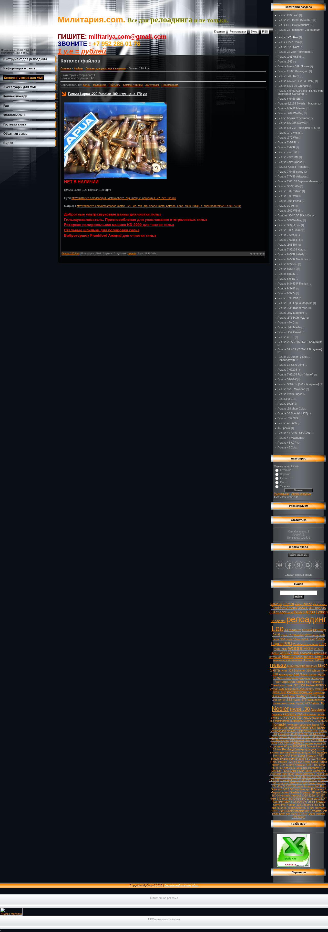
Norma (288, 657)
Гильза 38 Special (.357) (293, 413)
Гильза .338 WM (288, 298)
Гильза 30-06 (286, 205)
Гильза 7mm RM (288, 157)
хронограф (286, 674)
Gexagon (284, 734)
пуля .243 (303, 703)
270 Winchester (307, 714)
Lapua (277, 643)
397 (322, 795)
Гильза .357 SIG (288, 418)
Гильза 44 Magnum (290, 437)
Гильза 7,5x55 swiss (290, 171)
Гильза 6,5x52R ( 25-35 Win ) (296, 80)
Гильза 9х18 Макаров (291, 389)
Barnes (274, 737)
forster (321, 714)
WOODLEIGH (300, 648)
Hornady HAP (281, 755)
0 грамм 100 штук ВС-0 (286, 777)
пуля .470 (318, 635)
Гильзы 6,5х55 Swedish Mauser (297, 103)
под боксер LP (303, 789)
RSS (265, 31)
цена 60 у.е (284, 746)
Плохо (284, 482)
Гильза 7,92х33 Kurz (291, 249)
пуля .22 (305, 692)
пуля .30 (300, 709)
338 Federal (307, 685)
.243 (318, 720)
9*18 (308, 635)
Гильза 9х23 (285, 403)
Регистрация (238, 31)
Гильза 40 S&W (287, 423)
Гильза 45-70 (286, 337)
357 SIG (303, 734)
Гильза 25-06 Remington (293, 71)
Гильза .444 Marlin (289, 327)
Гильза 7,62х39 (287, 234)
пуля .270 (308, 639)
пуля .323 (293, 685)
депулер (304, 678)
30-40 (321, 696)
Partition (293, 692)
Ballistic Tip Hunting (308, 681)
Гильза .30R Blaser (290, 230)
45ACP (303, 608)
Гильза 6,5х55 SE (289, 98)
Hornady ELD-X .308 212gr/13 (298, 780)
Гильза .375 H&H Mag (291, 317)
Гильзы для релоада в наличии (106, 68)
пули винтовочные (299, 724)
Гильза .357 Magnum (291, 312)
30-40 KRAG (294, 717)
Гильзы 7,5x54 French (292, 166)
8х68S (275, 717)
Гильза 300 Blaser (289, 225)
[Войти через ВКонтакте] (280, 565)
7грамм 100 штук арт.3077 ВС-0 (299, 782)
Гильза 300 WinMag (290, 220)
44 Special (284, 428)
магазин (276, 604)
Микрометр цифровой (289, 720)
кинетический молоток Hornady (293, 660)
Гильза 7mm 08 (287, 152)
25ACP (275, 652)
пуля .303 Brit (289, 670)
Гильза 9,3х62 (286, 288)
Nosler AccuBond (290, 737)
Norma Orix (302, 740)
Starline (300, 696)
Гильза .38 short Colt (291, 408)
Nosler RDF (311, 730)
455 (316, 804)
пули (324, 720)
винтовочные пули (292, 752)
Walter (299, 604)
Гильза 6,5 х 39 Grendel (293, 85)
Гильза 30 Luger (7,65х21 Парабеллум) (294, 358)
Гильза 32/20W (287, 379)
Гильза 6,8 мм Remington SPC (297, 127)
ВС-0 (292, 798)
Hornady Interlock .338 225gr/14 (299, 795)
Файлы (78, 68)
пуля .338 (285, 699)
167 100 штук (294, 786)
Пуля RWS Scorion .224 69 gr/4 (298, 760)
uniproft (132, 253)
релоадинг (306, 619)
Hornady (279, 724)
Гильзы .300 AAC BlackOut (295, 215)
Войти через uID (299, 555)
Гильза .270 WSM (289, 132)
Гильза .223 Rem (288, 46)
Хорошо (285, 474)
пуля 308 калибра (315, 752)
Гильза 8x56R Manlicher (293, 259)
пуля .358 (305, 670)
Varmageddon (285, 682)
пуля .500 (279, 639)
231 (304, 813)
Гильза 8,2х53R (288, 264)
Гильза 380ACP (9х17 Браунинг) (298, 384)
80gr (291, 774)
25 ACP (318, 649)
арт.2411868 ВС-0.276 (305, 758)
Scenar (298, 656)
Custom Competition (305, 644)
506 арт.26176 (311, 777)
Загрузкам (152, 84)
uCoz (195, 885)
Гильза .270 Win (288, 137)
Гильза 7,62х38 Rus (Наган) (295, 374)
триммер (319, 692)
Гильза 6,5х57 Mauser (292, 108)
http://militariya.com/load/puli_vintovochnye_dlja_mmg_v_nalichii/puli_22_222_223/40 (123, 198)
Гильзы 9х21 (286, 398)
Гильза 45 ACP (287, 442)
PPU (287, 643)
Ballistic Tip (317, 703)
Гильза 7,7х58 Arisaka (292, 176)
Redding (299, 612)
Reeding (299, 635)
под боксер (296, 749)
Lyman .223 (277, 688)
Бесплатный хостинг (178, 885)
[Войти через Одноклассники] (317, 565)
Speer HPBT (308, 727)
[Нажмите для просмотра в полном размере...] (115, 178)
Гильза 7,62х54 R (289, 239)
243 (292, 740)
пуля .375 (300, 699)
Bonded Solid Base (283, 696)
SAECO (319, 660)
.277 (282, 717)
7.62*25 (311, 696)
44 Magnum (292, 630)
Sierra (275, 670)
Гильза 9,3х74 (286, 293)
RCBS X (321, 685)
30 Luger (315, 608)
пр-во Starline (290, 792)
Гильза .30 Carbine (289, 191)
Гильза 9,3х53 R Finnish (293, 283)
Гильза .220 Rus (70, 253)
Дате (86, 84)
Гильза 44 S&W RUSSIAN (294, 432)
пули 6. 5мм (312, 657)
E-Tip (322, 644)
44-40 (294, 734)
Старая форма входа (298, 574)
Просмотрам (169, 84)
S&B (296, 674)
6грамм (321, 801)
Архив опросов (301, 493)
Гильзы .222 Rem (289, 42)
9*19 (276, 635)
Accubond (318, 709)
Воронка (277, 714)
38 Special (278, 621)
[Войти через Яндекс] (298, 565)
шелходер (317, 678)
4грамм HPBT (304, 764)
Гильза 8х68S (286, 278)
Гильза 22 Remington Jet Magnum (299, 29)
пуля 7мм (280, 649)
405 (312, 807)
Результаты (281, 493)
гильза (278, 665)
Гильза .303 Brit (287, 244)
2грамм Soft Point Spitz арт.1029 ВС (299, 812)
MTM (288, 688)
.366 (275, 699)
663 (305, 783)
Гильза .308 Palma (289, 200)
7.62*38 (288, 604)
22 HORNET (319, 740)
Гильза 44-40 (286, 322)
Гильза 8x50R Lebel (290, 254)
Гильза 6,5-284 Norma (292, 122)
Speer (315, 724)
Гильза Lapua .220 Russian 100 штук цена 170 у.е (107, 94)
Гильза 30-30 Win (289, 186)
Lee (277, 628)
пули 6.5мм (293, 639)
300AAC (309, 720)
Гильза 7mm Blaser (290, 161)
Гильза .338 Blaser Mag (292, 307)
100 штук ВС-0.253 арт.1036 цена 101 (298, 766)
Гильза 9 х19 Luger (290, 393)
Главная (219, 31)
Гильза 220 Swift (288, 15)
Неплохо (285, 478)
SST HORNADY (293, 743)
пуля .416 (321, 688)
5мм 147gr (297, 770)
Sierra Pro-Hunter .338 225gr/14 (293, 804)
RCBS (310, 612)
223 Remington (280, 740)
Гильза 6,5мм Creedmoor (294, 118)
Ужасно (285, 486)
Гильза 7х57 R (287, 142)
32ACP (322, 665)
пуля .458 (279, 692)
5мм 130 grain (279, 798)
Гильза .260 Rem (288, 76)
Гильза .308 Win (288, 195)
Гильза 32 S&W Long (291, 364)
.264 (325, 657)
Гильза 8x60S (286, 273)
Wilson (316, 670)
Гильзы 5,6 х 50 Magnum (293, 24)
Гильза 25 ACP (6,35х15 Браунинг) (300, 341)
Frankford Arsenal (284, 608)
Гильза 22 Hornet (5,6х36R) (295, 20)
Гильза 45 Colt (287, 447)
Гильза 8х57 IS (287, 268)
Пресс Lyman (308, 674)
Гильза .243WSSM (289, 56)
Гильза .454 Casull (289, 332)
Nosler (280, 708)
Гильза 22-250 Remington (294, 51)
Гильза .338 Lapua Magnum (295, 303)
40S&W (307, 630)
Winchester (320, 604)
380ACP (286, 653)
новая (318, 743)
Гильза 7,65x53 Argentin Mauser (298, 181)
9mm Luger (298, 755)
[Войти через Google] (308, 565)
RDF (274, 743)
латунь (308, 743)
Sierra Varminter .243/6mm (311, 774)
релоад (319, 630)
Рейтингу (114, 84)
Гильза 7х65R (286, 147)
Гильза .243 (285, 61)
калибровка (290, 678)
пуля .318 (287, 635)
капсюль (289, 714)
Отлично (285, 470)
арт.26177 (320, 798)
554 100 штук (304, 798)
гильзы (307, 717)
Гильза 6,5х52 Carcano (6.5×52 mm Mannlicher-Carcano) (300, 92)
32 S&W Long (284, 612)
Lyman (322, 612)
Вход (254, 31)
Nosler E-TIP (295, 730)
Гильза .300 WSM (289, 210)
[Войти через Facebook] (289, 565)
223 (280, 743)
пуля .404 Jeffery (303, 688)
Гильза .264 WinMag (290, 113)
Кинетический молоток (302, 665)
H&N (296, 653)
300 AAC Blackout (289, 727)
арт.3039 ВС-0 (300, 807)
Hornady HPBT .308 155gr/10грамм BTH (298, 809)
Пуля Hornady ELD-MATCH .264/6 (293, 801)
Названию (99, 84)
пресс (307, 604)
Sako (320, 639)
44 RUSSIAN (317, 734)
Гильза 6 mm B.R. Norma (293, 66)
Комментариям (133, 84)
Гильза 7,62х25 (287, 369)
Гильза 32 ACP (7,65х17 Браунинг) (300, 349)
